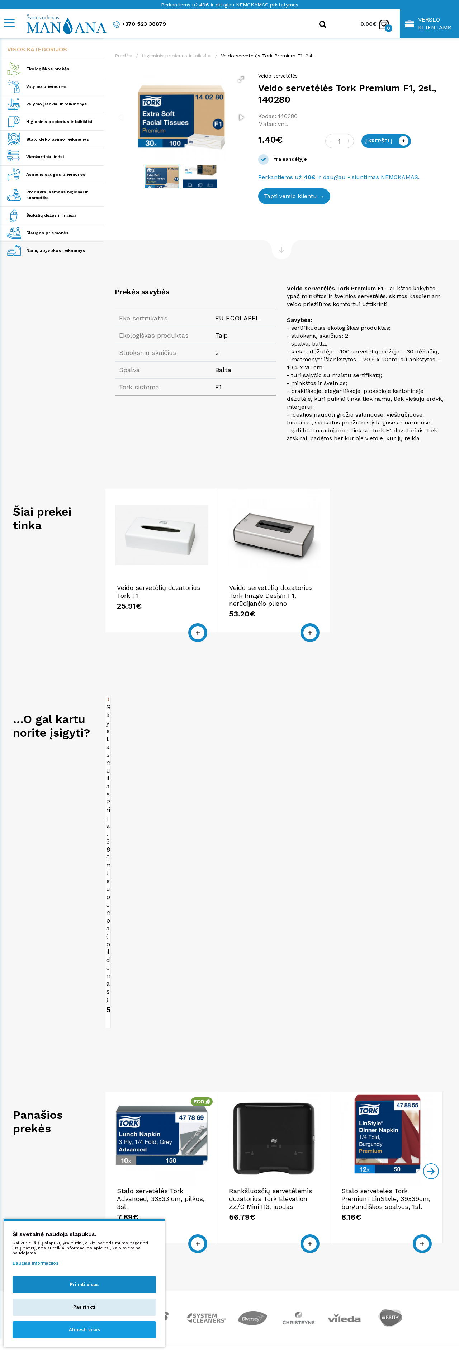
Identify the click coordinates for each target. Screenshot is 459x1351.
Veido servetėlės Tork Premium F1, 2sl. (267, 55)
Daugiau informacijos (35, 1263)
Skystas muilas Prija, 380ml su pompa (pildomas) (109, 853)
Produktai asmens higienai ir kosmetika (57, 194)
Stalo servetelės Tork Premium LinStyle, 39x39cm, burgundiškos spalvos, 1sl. (386, 1198)
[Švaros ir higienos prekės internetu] (63, 23)
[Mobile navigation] (9, 22)
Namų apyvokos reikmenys (55, 250)
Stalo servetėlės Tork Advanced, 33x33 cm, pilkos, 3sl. (161, 1198)
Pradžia (123, 55)
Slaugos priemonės (47, 232)
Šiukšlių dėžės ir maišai (51, 215)
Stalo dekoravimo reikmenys (57, 139)
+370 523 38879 (144, 23)
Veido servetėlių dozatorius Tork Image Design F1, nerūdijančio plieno (271, 595)
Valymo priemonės (46, 86)
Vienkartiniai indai (45, 156)
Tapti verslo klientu (290, 196)
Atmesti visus (84, 1329)
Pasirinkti (84, 1307)
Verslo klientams (434, 23)
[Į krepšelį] (197, 632)
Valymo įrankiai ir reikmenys (56, 104)
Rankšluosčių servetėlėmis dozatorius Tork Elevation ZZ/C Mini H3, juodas (270, 1198)
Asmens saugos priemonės (55, 174)
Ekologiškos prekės (47, 68)
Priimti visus (84, 1284)
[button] (241, 79)
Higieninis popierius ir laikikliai (59, 121)
